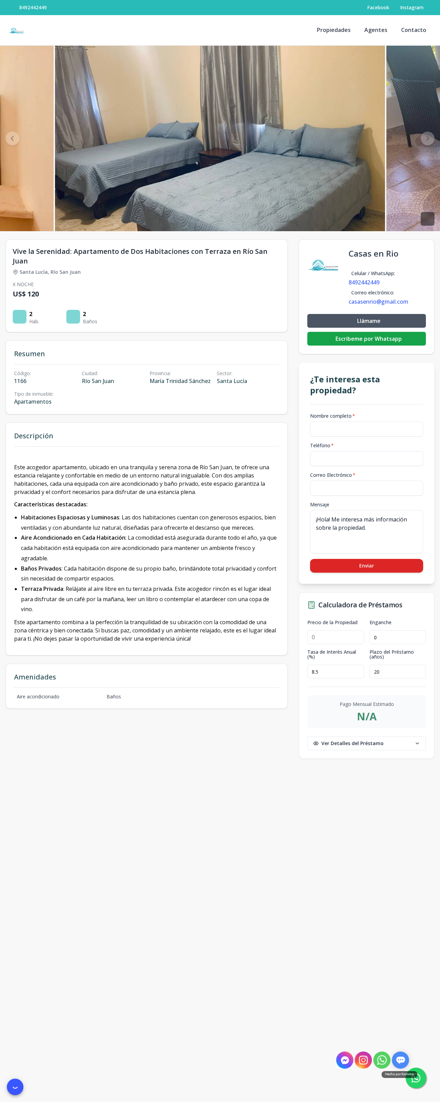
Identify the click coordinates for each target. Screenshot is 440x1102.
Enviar (366, 565)
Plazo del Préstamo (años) (392, 654)
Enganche (381, 622)
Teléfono (322, 445)
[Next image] (427, 138)
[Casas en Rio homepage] (16, 30)
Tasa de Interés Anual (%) (331, 654)
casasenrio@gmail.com (378, 301)
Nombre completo (332, 416)
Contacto (413, 30)
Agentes (375, 30)
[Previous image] (12, 138)
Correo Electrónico (332, 475)
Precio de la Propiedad (332, 622)
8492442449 (33, 7)
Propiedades (334, 30)
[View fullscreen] (427, 219)
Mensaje (319, 504)
